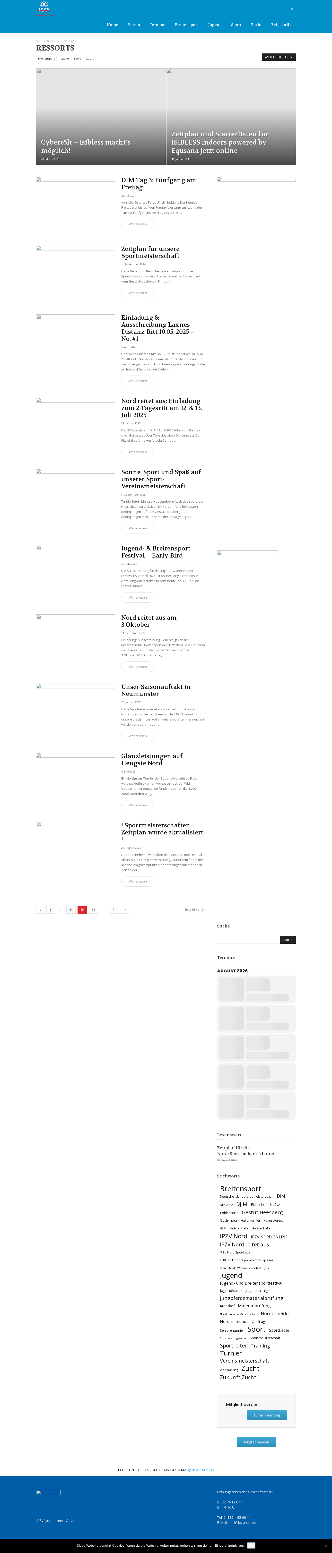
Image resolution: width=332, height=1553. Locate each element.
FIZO (275, 1204)
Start (39, 41)
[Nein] (325, 1546)
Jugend (214, 24)
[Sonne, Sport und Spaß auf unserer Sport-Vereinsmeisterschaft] (75, 497)
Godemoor (228, 1220)
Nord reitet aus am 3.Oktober (149, 621)
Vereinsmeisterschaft (244, 1360)
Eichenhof (259, 1204)
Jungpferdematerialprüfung (251, 1298)
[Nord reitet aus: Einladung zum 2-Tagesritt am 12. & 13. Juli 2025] (75, 426)
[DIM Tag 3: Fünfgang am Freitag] (75, 205)
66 (93, 910)
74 (114, 910)
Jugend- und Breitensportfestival (251, 1283)
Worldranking (229, 1370)
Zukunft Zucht (238, 1377)
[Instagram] (292, 8)
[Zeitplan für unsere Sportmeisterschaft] (75, 274)
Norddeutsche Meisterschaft (238, 1314)
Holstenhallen (262, 1228)
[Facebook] (284, 8)
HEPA (223, 1228)
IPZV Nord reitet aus (244, 1244)
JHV (267, 1268)
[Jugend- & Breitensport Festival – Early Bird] (75, 573)
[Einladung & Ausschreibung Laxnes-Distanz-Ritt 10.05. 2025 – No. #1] (75, 342)
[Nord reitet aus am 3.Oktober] (75, 642)
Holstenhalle (239, 1228)
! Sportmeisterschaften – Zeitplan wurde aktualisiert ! (162, 832)
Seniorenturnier (232, 1330)
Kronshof (227, 1306)
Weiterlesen (138, 224)
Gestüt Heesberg (262, 1212)
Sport (236, 24)
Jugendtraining (257, 1290)
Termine (157, 24)
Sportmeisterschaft (265, 1338)
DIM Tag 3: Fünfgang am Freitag (158, 183)
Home (112, 24)
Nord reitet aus (234, 1321)
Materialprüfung (254, 1305)
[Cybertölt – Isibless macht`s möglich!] (101, 124)
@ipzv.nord (201, 1469)
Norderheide (275, 1313)
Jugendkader (231, 1290)
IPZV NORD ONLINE (269, 1237)
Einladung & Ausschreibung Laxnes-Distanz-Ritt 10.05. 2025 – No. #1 (158, 328)
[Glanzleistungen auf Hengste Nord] (75, 781)
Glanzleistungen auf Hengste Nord (152, 759)
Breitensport (187, 24)
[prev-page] (40, 910)
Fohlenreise (229, 1212)
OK (251, 1545)
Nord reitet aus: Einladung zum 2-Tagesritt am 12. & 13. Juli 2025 (161, 408)
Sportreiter (233, 1345)
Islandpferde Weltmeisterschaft (240, 1268)
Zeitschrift (281, 24)
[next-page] (125, 910)
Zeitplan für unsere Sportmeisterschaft (150, 252)
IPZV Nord (233, 1236)
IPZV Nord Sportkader (236, 1252)
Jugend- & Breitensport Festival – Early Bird (156, 552)
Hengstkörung (274, 1220)
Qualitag (258, 1321)
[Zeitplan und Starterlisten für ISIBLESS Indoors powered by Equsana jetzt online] (231, 114)
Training (260, 1345)
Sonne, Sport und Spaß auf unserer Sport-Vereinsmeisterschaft (161, 479)
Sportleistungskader (233, 1338)
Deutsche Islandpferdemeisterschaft (246, 1196)
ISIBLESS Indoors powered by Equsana (246, 1260)
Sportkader (279, 1330)
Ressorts (53, 41)
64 (71, 910)
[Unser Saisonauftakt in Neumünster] (75, 712)
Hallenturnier (250, 1220)
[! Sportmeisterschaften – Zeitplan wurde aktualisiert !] (75, 850)
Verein (134, 24)
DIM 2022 (226, 1205)
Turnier (231, 1353)
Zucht (256, 24)
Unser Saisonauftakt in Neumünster (156, 690)
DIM (281, 1196)
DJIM (241, 1204)
